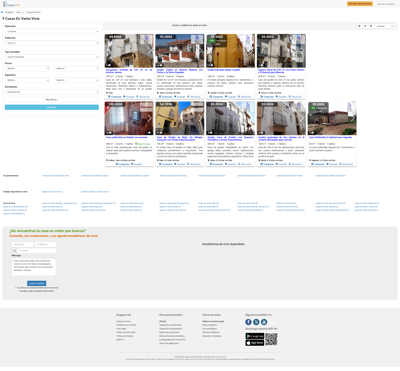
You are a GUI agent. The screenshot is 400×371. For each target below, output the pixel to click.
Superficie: (10, 75)
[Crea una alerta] (371, 26)
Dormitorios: (11, 86)
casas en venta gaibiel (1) (14, 213)
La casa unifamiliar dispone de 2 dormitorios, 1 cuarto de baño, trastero (332, 149)
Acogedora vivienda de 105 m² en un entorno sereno (129, 71)
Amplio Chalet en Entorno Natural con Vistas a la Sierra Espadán (180, 71)
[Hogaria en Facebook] (249, 322)
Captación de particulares (170, 325)
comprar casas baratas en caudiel (134, 176)
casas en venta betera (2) (131, 207)
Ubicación (144, 96)
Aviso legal (121, 329)
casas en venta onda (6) (208, 203)
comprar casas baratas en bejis (211, 176)
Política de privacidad (125, 332)
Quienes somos (123, 321)
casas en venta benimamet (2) (250, 210)
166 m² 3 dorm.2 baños (231, 84)
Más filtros (51, 99)
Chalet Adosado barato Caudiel (224, 69)
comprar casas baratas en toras (172, 176)
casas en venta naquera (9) (327, 207)
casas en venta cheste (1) (170, 207)
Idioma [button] (119, 339)
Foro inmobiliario (209, 329)
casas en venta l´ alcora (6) (366, 207)
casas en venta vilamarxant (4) (55, 210)
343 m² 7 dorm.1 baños (231, 151)
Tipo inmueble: (12, 52)
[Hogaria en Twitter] (257, 322)
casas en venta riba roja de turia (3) (330, 203)
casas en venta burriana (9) (131, 203)
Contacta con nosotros (126, 325)
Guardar (130, 96)
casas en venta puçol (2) (91, 207)
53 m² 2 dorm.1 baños (332, 151)
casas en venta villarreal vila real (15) (253, 207)
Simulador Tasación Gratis (360, 4)
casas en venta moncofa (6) (15, 210)
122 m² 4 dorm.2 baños (180, 84)
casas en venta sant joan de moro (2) (214, 210)
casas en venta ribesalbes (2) (15, 207)
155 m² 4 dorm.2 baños (180, 151)
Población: (10, 37)
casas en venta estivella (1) (366, 210)
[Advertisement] (332, 67)
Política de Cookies (124, 336)
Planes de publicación (169, 343)
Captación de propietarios (170, 329)
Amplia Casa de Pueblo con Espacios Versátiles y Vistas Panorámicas (231, 138)
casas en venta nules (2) (52, 207)
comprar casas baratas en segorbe (330, 176)
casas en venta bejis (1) (208, 207)
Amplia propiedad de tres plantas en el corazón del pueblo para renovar (281, 138)
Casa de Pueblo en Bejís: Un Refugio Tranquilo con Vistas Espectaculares (180, 138)
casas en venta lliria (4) (286, 203)
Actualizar (52, 107)
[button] (33, 12)
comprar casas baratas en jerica (94, 176)
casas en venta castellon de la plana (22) (59, 203)
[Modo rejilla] (360, 26)
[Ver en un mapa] (365, 26)
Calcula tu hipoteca (210, 332)
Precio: (8, 63)
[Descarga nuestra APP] (261, 339)
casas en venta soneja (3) (131, 210)
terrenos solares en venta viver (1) (95, 192)
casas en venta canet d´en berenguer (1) (332, 210)
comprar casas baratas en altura (251, 176)
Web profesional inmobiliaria (172, 336)
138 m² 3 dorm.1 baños (281, 151)
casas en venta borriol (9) (287, 207)
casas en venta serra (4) (248, 203)
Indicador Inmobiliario (211, 336)
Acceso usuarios (386, 4)
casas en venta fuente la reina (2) (291, 210)
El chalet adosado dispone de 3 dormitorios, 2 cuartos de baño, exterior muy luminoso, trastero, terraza (231, 83)
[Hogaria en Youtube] (265, 322)
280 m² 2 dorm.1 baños (129, 151)
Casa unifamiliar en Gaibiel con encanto (127, 137)
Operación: (10, 26)
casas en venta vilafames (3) (367, 203)
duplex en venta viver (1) (52, 192)
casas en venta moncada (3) (93, 210)
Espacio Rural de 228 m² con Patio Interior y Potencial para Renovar (281, 71)
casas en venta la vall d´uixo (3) (172, 210)
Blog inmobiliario (209, 325)
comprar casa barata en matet (289, 176)
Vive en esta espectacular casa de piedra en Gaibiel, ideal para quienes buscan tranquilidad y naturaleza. (129, 150)
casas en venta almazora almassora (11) (98, 203)
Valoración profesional (169, 332)
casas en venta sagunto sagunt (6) (174, 203)
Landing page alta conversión (172, 339)
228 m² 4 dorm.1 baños (281, 84)
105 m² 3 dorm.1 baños (129, 84)
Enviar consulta (36, 283)
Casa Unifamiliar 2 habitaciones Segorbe (330, 137)
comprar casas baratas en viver (55, 176)
